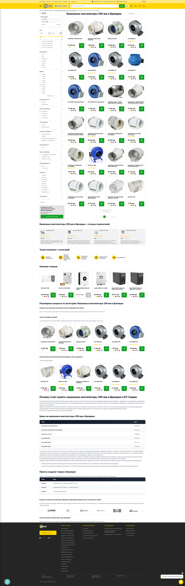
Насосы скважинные (66, 559)
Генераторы (64, 568)
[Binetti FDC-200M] (93, 174)
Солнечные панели (65, 561)
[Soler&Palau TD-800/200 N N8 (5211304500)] (73, 174)
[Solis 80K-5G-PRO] (46, 296)
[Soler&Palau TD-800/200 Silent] (70, 47)
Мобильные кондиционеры (67, 540)
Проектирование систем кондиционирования (110, 531)
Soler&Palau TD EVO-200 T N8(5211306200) (94, 197)
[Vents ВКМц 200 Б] (73, 79)
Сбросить (43, 24)
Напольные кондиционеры (67, 538)
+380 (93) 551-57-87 (96, 575)
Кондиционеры (64, 528)
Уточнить (58, 24)
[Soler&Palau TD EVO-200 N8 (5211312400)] (133, 142)
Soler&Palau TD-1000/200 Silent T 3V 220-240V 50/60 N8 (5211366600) (136, 166)
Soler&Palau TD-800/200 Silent (75, 38)
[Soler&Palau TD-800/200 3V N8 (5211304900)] (113, 142)
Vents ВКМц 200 (131, 38)
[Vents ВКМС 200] (133, 79)
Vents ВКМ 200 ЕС (92, 70)
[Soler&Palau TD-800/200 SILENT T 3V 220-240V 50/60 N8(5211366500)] (113, 174)
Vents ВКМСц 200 (112, 70)
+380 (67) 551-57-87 (96, 577)
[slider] (40, 36)
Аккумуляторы (64, 566)
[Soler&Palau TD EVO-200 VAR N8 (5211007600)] (73, 205)
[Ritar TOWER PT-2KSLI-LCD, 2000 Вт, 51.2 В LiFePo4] (134, 296)
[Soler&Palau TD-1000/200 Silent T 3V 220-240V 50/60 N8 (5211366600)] (133, 174)
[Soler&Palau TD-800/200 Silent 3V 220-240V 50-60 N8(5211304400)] (73, 142)
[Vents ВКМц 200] (133, 47)
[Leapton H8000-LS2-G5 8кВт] (99, 296)
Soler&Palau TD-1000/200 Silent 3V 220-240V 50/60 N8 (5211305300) (136, 102)
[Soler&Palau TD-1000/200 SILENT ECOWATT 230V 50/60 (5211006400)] (113, 205)
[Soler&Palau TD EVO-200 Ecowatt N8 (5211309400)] (93, 142)
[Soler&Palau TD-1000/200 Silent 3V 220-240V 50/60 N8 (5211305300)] (133, 110)
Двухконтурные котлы (66, 554)
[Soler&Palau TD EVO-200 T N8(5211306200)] (93, 205)
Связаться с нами (46, 532)
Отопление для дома (88, 533)
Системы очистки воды (88, 538)
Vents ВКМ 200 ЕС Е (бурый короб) (96, 102)
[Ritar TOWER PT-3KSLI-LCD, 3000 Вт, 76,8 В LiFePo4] (117, 296)
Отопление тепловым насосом (90, 535)
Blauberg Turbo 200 (112, 38)
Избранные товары (130, 530)
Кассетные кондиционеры (67, 533)
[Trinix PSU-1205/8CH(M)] (63, 296)
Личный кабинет (130, 528)
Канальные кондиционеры (67, 535)
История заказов (130, 533)
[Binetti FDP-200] (133, 205)
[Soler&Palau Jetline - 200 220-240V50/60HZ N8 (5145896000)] (113, 110)
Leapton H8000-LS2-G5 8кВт (101, 288)
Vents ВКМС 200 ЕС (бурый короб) (76, 102)
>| (114, 216)
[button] (41, 510)
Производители (65, 571)
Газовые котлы (64, 547)
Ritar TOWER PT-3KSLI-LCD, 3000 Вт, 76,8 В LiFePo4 (118, 289)
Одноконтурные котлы (66, 552)
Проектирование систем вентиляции (113, 528)
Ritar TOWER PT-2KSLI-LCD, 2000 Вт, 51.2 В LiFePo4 (136, 289)
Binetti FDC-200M (92, 165)
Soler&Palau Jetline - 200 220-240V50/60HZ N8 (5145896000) (115, 102)
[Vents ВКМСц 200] (113, 79)
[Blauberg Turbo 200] (113, 47)
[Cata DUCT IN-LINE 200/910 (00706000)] (93, 47)
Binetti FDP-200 (131, 197)
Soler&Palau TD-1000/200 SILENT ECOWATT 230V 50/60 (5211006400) (116, 198)
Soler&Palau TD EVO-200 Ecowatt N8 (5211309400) (95, 134)
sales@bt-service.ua (121, 575)
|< (97, 216)
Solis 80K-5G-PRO (45, 288)
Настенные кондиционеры (67, 530)
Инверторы (64, 564)
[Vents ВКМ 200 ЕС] (93, 79)
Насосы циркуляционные (67, 556)
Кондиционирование (88, 530)
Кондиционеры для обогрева (68, 545)
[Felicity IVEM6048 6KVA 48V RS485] (76, 296)
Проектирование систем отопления (112, 534)
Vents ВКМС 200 (131, 70)
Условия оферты (130, 535)
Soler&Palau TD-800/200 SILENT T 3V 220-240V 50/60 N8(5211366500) (116, 166)
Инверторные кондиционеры (68, 542)
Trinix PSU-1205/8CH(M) (64, 288)
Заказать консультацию (52, 216)
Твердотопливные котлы (67, 549)
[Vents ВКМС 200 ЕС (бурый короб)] (73, 110)
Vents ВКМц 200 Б (72, 70)
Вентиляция (86, 528)
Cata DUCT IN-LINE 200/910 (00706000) (51, 430)
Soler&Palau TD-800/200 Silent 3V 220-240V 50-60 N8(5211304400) (76, 134)
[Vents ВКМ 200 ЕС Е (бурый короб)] (93, 110)
